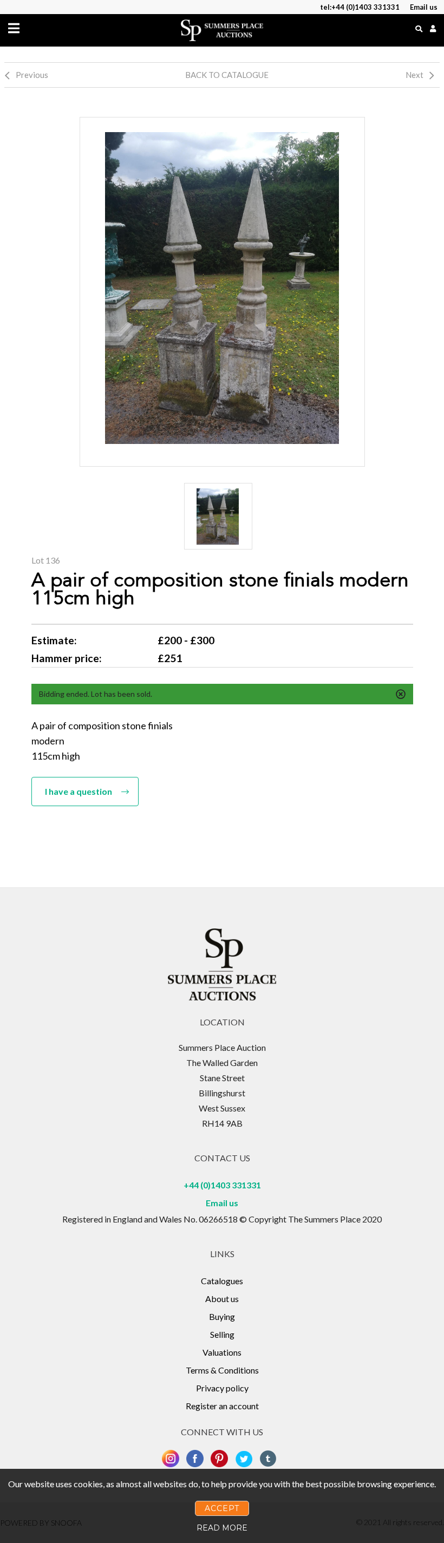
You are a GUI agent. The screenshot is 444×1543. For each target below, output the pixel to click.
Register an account (222, 1406)
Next (414, 75)
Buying (222, 1316)
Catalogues (222, 1281)
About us (222, 1298)
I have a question (78, 791)
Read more (222, 1528)
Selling (222, 1334)
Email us (222, 1203)
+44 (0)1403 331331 (222, 1185)
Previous (32, 75)
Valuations (222, 1352)
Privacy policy (222, 1388)
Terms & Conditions (222, 1370)
